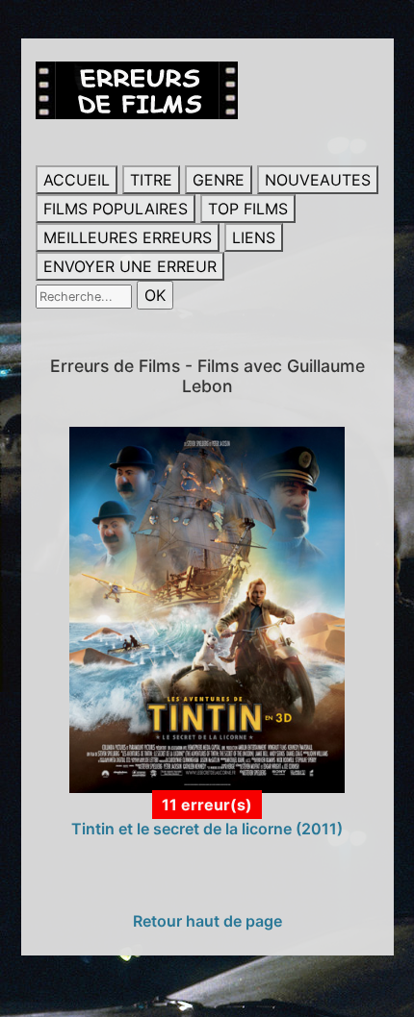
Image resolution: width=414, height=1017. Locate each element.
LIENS (253, 237)
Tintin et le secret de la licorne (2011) (207, 828)
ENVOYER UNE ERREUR (130, 266)
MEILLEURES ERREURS (127, 237)
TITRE (151, 179)
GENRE (219, 179)
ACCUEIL (76, 179)
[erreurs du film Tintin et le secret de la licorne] (207, 608)
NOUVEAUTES (318, 179)
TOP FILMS (248, 208)
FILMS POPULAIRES (115, 208)
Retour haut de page (207, 920)
